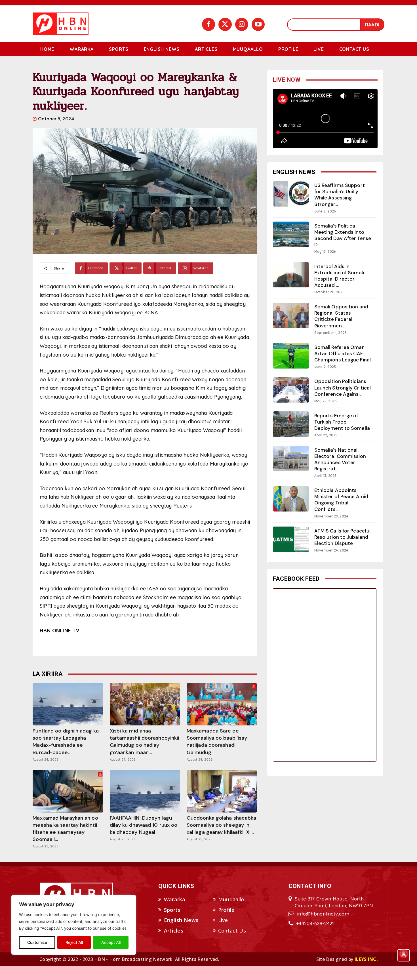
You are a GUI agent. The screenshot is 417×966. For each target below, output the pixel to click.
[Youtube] (258, 24)
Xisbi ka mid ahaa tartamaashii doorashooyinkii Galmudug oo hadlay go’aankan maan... (144, 741)
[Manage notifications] (403, 953)
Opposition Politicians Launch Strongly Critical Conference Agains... (342, 387)
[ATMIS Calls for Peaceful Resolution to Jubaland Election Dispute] (291, 539)
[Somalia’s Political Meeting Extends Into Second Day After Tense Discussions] (291, 234)
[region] (73, 925)
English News (181, 920)
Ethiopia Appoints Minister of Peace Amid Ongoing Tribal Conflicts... (341, 499)
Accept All (111, 942)
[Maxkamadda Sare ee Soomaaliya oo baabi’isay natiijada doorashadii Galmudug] (222, 704)
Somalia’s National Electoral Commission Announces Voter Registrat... (340, 459)
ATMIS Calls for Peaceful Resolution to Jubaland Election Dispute (342, 537)
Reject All (74, 942)
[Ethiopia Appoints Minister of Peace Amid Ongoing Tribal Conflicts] (291, 499)
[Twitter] (225, 24)
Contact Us (232, 930)
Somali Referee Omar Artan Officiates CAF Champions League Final (342, 353)
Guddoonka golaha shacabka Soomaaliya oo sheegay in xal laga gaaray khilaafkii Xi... (221, 825)
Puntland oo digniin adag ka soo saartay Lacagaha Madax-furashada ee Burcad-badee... (66, 741)
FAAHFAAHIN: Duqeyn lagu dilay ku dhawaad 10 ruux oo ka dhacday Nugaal (144, 825)
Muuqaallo (231, 899)
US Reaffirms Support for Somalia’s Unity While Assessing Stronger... (339, 194)
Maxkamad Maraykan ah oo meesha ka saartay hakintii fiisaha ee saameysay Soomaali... (65, 829)
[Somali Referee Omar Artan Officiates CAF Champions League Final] (291, 355)
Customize (37, 942)
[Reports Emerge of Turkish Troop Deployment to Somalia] (291, 424)
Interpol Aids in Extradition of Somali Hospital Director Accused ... (339, 275)
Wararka (175, 899)
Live (223, 920)
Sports (172, 909)
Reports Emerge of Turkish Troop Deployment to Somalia (342, 422)
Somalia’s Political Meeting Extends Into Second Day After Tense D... (342, 235)
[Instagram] (241, 24)
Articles (173, 930)
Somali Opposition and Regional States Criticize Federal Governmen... (341, 316)
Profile (226, 909)
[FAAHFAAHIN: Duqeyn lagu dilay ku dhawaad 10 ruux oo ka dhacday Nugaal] (145, 791)
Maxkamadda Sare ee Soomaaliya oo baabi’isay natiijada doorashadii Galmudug (217, 741)
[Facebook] (208, 24)
